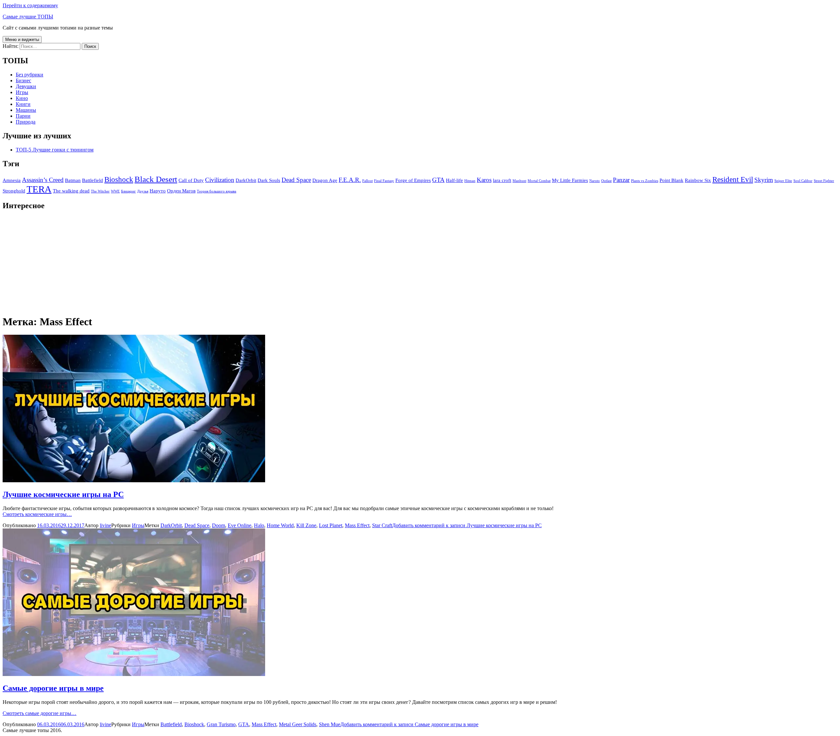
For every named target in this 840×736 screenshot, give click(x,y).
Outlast (606, 181)
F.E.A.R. (350, 179)
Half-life (454, 180)
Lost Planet (330, 525)
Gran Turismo (221, 724)
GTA (438, 179)
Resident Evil (732, 179)
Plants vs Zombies (644, 181)
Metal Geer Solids (297, 724)
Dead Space (296, 179)
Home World (280, 525)
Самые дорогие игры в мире (53, 688)
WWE (115, 191)
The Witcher (100, 191)
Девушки (26, 86)
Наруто (158, 190)
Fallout (367, 181)
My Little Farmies (570, 180)
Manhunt (519, 181)
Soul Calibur (802, 181)
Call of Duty (191, 180)
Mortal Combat (539, 181)
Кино (22, 98)
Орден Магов (181, 190)
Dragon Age (324, 180)
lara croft (502, 180)
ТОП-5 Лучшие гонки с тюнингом (55, 149)
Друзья (142, 191)
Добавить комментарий (467, 525)
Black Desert (156, 179)
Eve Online (239, 525)
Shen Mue (329, 724)
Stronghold (14, 190)
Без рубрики (29, 74)
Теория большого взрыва (216, 191)
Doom (218, 525)
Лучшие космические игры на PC (63, 494)
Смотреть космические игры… (37, 514)
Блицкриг (128, 191)
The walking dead (71, 190)
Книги (23, 104)
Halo (259, 525)
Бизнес (23, 80)
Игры (22, 92)
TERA (39, 189)
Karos (484, 179)
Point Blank (671, 180)
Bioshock (118, 179)
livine (105, 525)
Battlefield (92, 180)
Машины (26, 110)
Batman (73, 180)
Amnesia (12, 180)
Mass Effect (357, 525)
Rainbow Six (698, 180)
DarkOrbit (246, 180)
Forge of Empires (413, 180)
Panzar (621, 179)
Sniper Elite (783, 181)
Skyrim (763, 179)
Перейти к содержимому (30, 5)
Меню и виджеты (22, 39)
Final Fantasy (384, 181)
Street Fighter (824, 181)
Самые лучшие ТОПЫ (28, 16)
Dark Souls (269, 180)
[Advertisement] (199, 262)
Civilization (219, 179)
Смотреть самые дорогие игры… (39, 713)
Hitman (469, 181)
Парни (23, 116)
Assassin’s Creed (43, 179)
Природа (25, 122)
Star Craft (382, 525)
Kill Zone (306, 525)
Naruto (594, 181)
